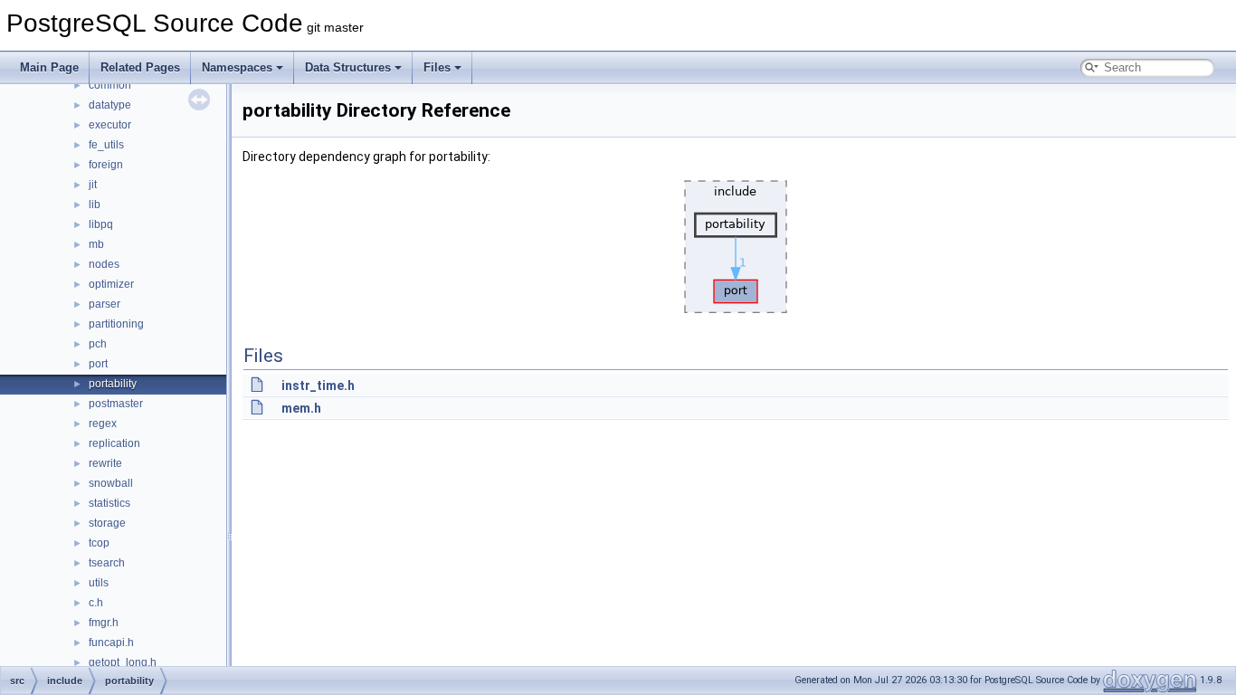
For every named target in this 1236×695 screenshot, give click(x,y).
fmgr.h (104, 622)
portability (113, 383)
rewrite (105, 463)
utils (99, 582)
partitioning (116, 324)
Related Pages (140, 67)
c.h (96, 602)
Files (437, 67)
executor (110, 125)
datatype (110, 105)
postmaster (116, 403)
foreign (106, 164)
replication (114, 443)
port (98, 363)
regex (103, 423)
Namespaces (237, 67)
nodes (104, 264)
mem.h (301, 408)
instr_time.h (318, 385)
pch (98, 344)
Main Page (49, 67)
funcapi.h (111, 642)
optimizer (111, 284)
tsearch (107, 563)
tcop (99, 543)
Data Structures (348, 67)
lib (94, 204)
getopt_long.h (123, 662)
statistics (109, 503)
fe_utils (106, 144)
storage (107, 523)
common (110, 85)
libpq (101, 224)
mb (96, 244)
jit (93, 184)
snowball (111, 483)
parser (104, 304)
